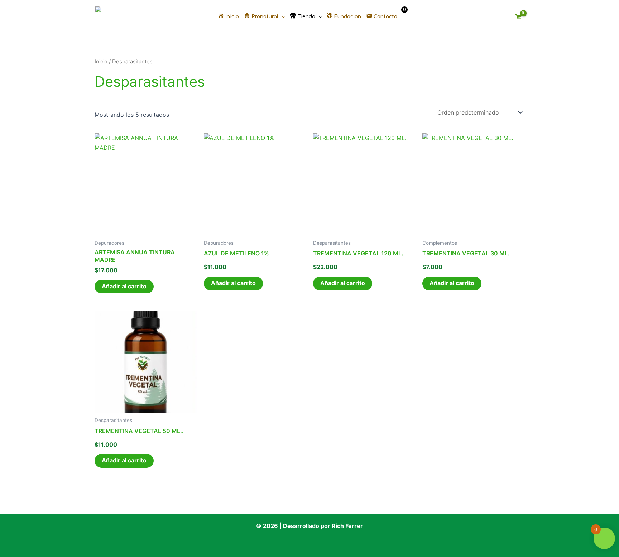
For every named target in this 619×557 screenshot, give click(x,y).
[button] (281, 17)
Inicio (101, 61)
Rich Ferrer (347, 525)
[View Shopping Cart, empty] (518, 17)
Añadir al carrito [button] (124, 286)
